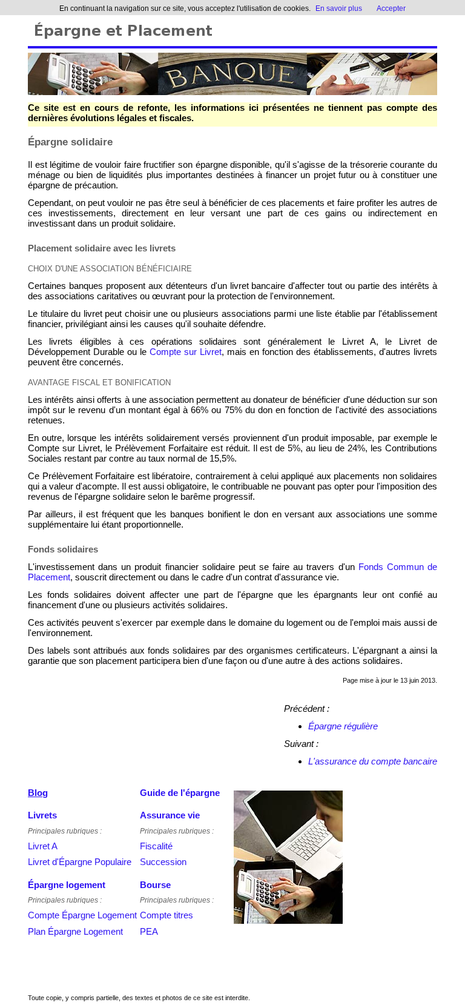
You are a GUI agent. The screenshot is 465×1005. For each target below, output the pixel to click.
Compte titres (166, 915)
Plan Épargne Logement (75, 931)
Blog (38, 793)
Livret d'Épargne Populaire (79, 862)
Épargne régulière (343, 726)
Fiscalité (156, 846)
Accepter (391, 8)
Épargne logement (66, 885)
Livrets (42, 815)
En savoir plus (338, 8)
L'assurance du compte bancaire (372, 761)
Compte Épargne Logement (82, 915)
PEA (149, 931)
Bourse (155, 885)
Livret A (43, 846)
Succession (163, 862)
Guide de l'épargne (180, 793)
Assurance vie (170, 815)
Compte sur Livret (186, 352)
